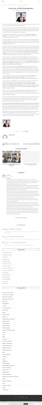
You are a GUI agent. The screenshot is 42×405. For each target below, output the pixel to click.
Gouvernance (4, 338)
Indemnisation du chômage (7, 345)
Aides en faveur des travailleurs (7, 294)
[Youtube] (23, 397)
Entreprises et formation (6, 265)
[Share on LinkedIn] (25, 131)
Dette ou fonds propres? (6, 307)
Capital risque (4, 301)
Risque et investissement (6, 380)
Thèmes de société (5, 283)
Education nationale (5, 314)
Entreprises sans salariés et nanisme (8, 330)
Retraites (4, 378)
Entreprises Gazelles (6, 323)
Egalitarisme (4, 316)
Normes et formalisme (6, 354)
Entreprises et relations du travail (7, 268)
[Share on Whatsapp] (26, 131)
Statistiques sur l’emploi (6, 385)
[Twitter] (19, 397)
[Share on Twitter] (24, 131)
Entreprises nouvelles (6, 325)
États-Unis (4, 332)
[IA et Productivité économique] (31, 157)
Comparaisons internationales (7, 252)
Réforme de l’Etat (5, 369)
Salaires (3, 383)
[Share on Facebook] (23, 131)
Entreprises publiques (6, 327)
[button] (4, 159)
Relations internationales (6, 374)
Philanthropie (4, 361)
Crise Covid (4, 305)
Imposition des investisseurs (7, 343)
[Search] (39, 1)
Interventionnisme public (6, 274)
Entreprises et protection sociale (7, 270)
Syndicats (4, 387)
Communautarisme (5, 303)
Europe (3, 334)
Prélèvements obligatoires (6, 279)
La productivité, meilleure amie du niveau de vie (19, 242)
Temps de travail (5, 389)
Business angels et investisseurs (8, 299)
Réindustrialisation (5, 372)
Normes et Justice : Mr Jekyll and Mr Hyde (17, 236)
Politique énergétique (6, 363)
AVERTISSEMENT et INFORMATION (15, 229)
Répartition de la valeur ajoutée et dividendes (10, 376)
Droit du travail (5, 310)
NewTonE (6, 229)
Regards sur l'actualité (12, 4)
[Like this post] (22, 131)
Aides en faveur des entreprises (7, 292)
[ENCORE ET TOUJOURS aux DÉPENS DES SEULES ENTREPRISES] (11, 157)
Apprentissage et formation (7, 296)
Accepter (25, 403)
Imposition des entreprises (7, 341)
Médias (3, 352)
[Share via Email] (27, 131)
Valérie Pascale (17, 10)
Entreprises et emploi (5, 259)
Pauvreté (4, 358)
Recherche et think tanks (6, 367)
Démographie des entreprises (7, 254)
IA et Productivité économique (30, 164)
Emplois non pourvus (6, 321)
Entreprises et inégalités (6, 261)
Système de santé (5, 281)
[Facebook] (16, 397)
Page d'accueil (4, 4)
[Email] (26, 397)
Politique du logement (5, 276)
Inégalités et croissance (6, 347)
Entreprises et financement (6, 263)
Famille (3, 336)
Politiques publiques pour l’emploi (8, 365)
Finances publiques (5, 272)
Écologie (3, 312)
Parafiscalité (4, 356)
